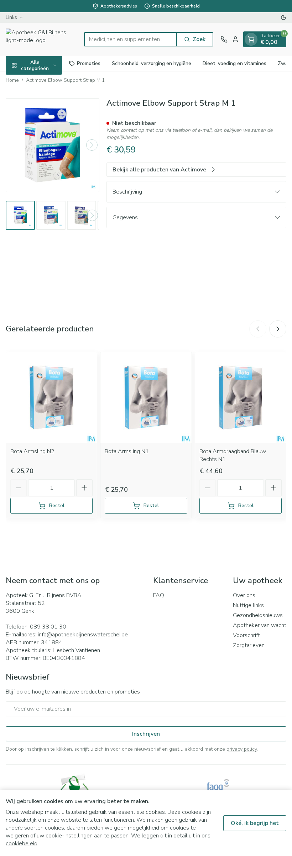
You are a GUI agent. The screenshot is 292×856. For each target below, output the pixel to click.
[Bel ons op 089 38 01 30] (224, 39)
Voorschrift (246, 635)
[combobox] (130, 39)
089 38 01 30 (48, 627)
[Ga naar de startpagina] (41, 39)
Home (12, 80)
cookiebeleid (21, 843)
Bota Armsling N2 (32, 451)
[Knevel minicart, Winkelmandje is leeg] (251, 39)
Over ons (244, 595)
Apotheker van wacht (259, 625)
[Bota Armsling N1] (145, 397)
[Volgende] (92, 145)
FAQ (158, 595)
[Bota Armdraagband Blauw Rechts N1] (240, 397)
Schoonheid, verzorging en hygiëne (151, 63)
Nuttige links (248, 605)
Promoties (88, 63)
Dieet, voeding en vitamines (234, 63)
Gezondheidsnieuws (258, 615)
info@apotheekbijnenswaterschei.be (83, 635)
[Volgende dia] (277, 328)
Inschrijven (146, 734)
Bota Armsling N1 (127, 451)
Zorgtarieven (249, 645)
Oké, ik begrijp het (255, 823)
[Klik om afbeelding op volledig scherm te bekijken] (52, 145)
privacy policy (241, 749)
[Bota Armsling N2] (51, 397)
